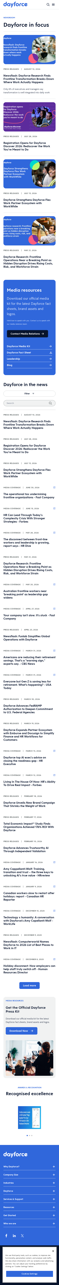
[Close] (53, 1251)
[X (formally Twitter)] (22, 1236)
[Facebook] (6, 1236)
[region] (29, 1265)
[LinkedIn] (14, 1236)
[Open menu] (53, 4)
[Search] (50, 403)
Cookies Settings (30, 1274)
